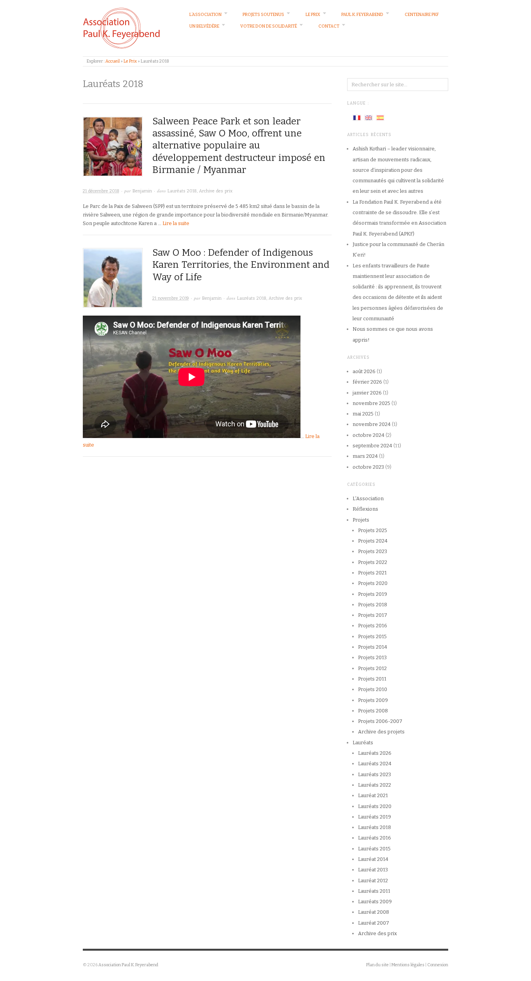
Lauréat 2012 (373, 880)
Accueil (112, 61)
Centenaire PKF (422, 14)
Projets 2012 (372, 668)
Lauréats (363, 742)
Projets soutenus (263, 14)
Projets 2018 (372, 604)
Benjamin (142, 191)
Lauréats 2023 (374, 774)
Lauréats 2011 (374, 891)
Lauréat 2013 (373, 870)
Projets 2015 (372, 636)
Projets (361, 520)
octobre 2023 (368, 467)
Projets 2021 (372, 573)
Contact (328, 26)
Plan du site (377, 964)
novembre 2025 (371, 403)
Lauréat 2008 (373, 912)
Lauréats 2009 (375, 901)
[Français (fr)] (357, 117)
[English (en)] (368, 117)
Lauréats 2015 (374, 849)
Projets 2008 (373, 711)
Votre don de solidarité (268, 26)
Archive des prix (215, 191)
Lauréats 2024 (374, 763)
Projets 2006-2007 (380, 721)
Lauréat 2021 (373, 795)
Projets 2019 (372, 594)
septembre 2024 (372, 446)
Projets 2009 (373, 700)
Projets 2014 (372, 647)
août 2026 (364, 371)
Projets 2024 (373, 541)
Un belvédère (204, 26)
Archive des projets (381, 732)
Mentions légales (407, 964)
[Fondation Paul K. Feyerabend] (122, 28)
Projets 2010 (372, 689)
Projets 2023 (372, 551)
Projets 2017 (372, 615)
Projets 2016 (372, 625)
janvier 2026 (367, 393)
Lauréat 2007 (373, 923)
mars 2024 (365, 456)
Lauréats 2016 (374, 838)
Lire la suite (175, 223)
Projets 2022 (372, 562)
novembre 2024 (372, 424)
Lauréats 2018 (182, 191)
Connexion (437, 964)
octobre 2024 (368, 435)
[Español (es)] (380, 117)
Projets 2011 (372, 679)
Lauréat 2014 (373, 859)
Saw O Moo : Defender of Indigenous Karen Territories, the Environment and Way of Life (240, 264)
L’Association (205, 14)
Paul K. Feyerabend (362, 14)
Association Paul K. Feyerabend (128, 964)
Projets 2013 (372, 657)
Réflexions (365, 509)
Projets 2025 (372, 530)
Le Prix (313, 14)
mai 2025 (363, 414)
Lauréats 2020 (374, 806)
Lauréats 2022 (374, 785)
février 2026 (367, 382)
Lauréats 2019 (374, 817)
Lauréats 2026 (374, 753)
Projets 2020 (373, 583)
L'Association (368, 498)
